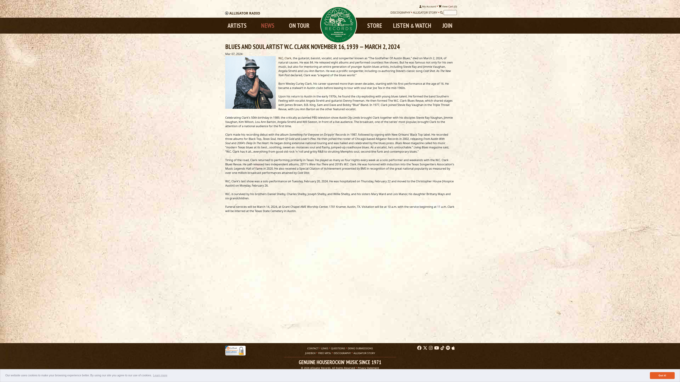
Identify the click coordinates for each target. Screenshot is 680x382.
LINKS (324, 348)
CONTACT (313, 348)
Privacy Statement (368, 368)
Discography (400, 13)
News (267, 26)
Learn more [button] (160, 375)
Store (374, 26)
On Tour (299, 26)
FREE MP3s (324, 353)
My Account (428, 6)
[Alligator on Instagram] (430, 348)
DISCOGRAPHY (342, 353)
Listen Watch (412, 26)
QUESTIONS (338, 348)
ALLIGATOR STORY (364, 353)
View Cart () (449, 6)
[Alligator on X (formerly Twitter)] (424, 348)
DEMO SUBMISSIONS (360, 348)
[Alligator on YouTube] (436, 348)
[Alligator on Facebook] (418, 348)
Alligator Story (425, 13)
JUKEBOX (310, 353)
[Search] (441, 13)
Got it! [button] (662, 375)
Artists (237, 26)
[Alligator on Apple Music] (453, 348)
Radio (244, 13)
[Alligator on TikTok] (442, 348)
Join (447, 26)
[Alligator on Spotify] (447, 348)
